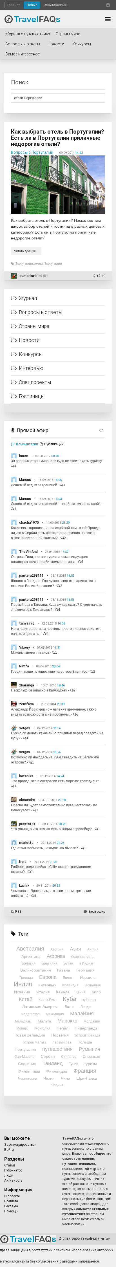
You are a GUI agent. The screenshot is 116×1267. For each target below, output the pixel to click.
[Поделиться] (41, 276)
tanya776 (26, 623)
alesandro (27, 800)
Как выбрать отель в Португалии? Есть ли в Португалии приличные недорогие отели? (57, 137)
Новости (56, 44)
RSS (18, 912)
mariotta (26, 843)
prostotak (27, 824)
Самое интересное (22, 54)
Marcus (25, 480)
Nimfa (24, 666)
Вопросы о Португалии (32, 152)
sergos (24, 728)
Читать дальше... (26, 251)
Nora (22, 862)
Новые (32, 5)
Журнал (28, 298)
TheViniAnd (28, 552)
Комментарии (27, 444)
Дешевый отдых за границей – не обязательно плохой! (55, 504)
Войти (9, 1150)
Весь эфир (97, 912)
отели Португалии (48, 263)
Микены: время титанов (30, 653)
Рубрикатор (13, 1170)
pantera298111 (31, 575)
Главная (13, 5)
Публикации (54, 444)
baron (23, 456)
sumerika (26, 276)
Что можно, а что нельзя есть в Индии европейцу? (51, 829)
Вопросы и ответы (22, 44)
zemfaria (26, 704)
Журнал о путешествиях (27, 34)
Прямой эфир (32, 430)
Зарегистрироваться (20, 1145)
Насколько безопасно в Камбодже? (39, 690)
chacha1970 (29, 523)
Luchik (24, 886)
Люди (8, 1175)
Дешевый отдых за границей (34, 485)
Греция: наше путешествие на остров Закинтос (49, 672)
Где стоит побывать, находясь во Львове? (44, 848)
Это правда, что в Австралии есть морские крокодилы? (55, 781)
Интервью (31, 368)
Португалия (24, 263)
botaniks (26, 776)
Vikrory (24, 647)
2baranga (26, 685)
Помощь (10, 1211)
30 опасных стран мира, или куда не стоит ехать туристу (56, 461)
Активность (13, 1180)
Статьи (9, 1165)
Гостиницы (31, 396)
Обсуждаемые (56, 5)
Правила (11, 1201)
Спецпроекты (35, 382)
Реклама (11, 1206)
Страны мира (68, 34)
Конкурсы (81, 44)
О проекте (12, 1196)
